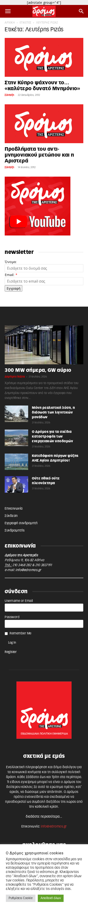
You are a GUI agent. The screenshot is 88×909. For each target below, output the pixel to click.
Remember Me (20, 633)
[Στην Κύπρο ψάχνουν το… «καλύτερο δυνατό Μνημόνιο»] (44, 57)
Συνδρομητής (15, 530)
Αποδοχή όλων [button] (51, 898)
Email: (11, 274)
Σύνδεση (11, 516)
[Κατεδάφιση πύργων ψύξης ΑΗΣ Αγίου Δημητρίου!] (16, 462)
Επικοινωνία (14, 508)
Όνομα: (11, 262)
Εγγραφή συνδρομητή (21, 523)
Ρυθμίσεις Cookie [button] (21, 898)
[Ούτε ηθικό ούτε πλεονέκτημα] (16, 484)
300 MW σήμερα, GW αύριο (38, 370)
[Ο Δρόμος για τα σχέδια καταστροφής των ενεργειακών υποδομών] (16, 438)
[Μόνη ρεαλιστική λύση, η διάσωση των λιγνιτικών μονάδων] (16, 414)
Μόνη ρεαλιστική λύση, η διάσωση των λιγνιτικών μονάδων (53, 412)
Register (11, 652)
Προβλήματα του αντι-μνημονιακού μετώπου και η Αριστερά (39, 155)
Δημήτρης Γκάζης (15, 376)
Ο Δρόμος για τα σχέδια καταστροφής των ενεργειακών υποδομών (52, 436)
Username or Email (19, 601)
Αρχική (10, 22)
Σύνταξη (9, 95)
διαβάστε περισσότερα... (44, 816)
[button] (7, 11)
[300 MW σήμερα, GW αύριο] (44, 344)
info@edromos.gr (28, 570)
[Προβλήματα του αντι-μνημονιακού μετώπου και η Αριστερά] (44, 123)
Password (12, 617)
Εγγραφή (13, 288)
